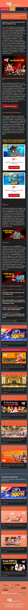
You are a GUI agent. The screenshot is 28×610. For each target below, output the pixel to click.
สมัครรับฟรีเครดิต (10, 106)
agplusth (11, 606)
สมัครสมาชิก (4, 9)
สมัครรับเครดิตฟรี (14, 167)
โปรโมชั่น (14, 321)
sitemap (22, 606)
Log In (12, 9)
